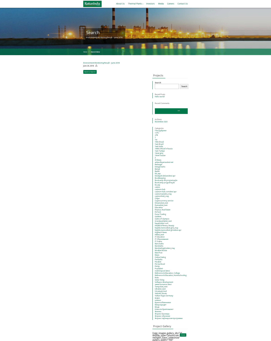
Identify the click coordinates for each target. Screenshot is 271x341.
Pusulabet (159, 268)
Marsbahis (159, 246)
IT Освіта (158, 241)
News (157, 255)
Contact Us (183, 3)
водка (157, 298)
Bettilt (157, 171)
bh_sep (158, 173)
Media (161, 3)
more (183, 335)
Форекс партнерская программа (169, 318)
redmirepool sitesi (162, 271)
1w (156, 139)
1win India (159, 146)
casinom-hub (160, 189)
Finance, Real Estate (162, 210)
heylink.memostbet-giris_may (166, 228)
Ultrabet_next (160, 289)
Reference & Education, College (167, 273)
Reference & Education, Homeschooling (170, 275)
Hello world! (160, 96)
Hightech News (161, 232)
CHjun (157, 198)
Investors (150, 3)
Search (158, 82)
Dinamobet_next (161, 203)
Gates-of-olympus (162, 219)
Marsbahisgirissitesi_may (165, 248)
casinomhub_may (162, 196)
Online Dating (160, 257)
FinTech (158, 212)
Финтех (158, 311)
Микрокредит (160, 305)
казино (158, 300)
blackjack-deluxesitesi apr (165, 176)
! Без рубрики (160, 130)
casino (157, 187)
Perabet (158, 262)
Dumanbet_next (161, 205)
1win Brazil (159, 144)
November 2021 (161, 121)
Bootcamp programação (165, 182)
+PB (156, 135)
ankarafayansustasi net (164, 162)
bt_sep (157, 185)
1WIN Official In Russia (163, 148)
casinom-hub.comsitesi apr (166, 191)
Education (159, 207)
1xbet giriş (159, 153)
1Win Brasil (159, 142)
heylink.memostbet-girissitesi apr (168, 230)
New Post (158, 253)
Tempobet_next (161, 286)
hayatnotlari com (161, 223)
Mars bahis (159, 243)
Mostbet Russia (161, 250)
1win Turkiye (160, 151)
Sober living (159, 280)
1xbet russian (160, 155)
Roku (157, 277)
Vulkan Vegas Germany (164, 295)
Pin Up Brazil (160, 264)
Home (85, 52)
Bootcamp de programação (166, 180)
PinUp (157, 266)
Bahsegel (158, 164)
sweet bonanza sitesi (163, 284)
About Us (120, 3)
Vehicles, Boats (161, 293)
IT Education (160, 237)
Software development (164, 282)
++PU (157, 133)
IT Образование (161, 239)
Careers (170, 3)
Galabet (158, 216)
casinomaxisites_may (163, 194)
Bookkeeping (160, 178)
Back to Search (90, 72)
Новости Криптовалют (164, 309)
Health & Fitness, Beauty (164, 225)
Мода (157, 307)
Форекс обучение (162, 316)
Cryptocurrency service (164, 200)
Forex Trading (160, 214)
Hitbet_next (159, 234)
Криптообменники (163, 302)
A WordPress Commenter (166, 110)
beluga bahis (160, 167)
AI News (158, 160)
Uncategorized (161, 291)
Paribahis (158, 259)
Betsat (157, 169)
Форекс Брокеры (162, 314)
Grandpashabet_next (163, 221)
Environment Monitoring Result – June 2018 (101, 62)
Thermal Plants (135, 3)
